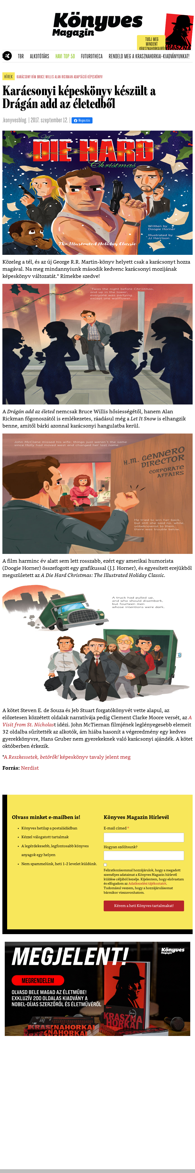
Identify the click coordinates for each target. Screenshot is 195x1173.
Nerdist (30, 768)
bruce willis (45, 77)
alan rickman (64, 77)
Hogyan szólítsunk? (120, 847)
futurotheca (93, 56)
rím (33, 77)
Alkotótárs (41, 56)
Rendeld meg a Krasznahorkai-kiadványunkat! (151, 56)
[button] (4, 56)
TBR (22, 56)
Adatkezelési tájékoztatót (147, 883)
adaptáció (80, 77)
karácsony (24, 77)
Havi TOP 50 (66, 56)
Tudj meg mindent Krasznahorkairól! (152, 44)
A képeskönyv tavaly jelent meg (67, 757)
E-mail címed (116, 829)
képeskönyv (95, 77)
